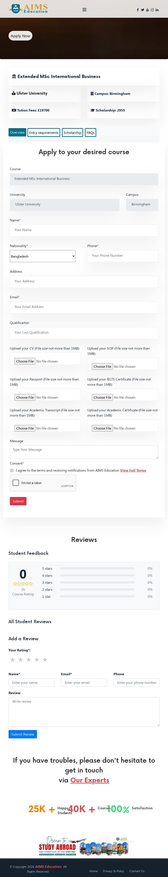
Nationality (19, 245)
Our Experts (89, 780)
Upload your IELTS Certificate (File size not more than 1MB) (119, 382)
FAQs (90, 132)
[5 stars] (45, 659)
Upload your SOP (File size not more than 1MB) (118, 351)
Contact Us (137, 871)
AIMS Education (48, 866)
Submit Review (22, 734)
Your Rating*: (19, 650)
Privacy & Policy (113, 871)
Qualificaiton (19, 322)
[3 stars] (29, 659)
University (17, 194)
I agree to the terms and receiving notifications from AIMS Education (81, 470)
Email (15, 297)
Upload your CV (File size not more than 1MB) (44, 348)
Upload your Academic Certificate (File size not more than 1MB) (122, 412)
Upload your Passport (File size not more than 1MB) (44, 382)
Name (15, 220)
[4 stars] (37, 659)
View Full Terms (133, 470)
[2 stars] (21, 659)
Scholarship (72, 132)
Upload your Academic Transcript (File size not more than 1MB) (45, 412)
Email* (66, 674)
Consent (17, 463)
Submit (18, 501)
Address (16, 271)
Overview (17, 132)
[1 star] (13, 659)
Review (15, 692)
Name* (14, 674)
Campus (132, 194)
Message (16, 440)
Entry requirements (43, 132)
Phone (92, 245)
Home (93, 871)
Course (15, 168)
